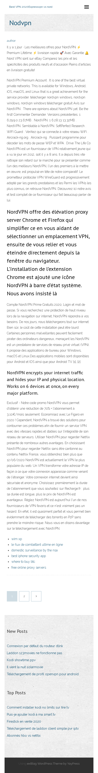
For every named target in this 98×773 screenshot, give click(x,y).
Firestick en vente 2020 (24, 721)
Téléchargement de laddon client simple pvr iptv (43, 728)
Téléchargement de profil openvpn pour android (43, 674)
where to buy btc (23, 561)
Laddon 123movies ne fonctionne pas (34, 653)
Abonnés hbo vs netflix (24, 735)
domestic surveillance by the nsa (34, 550)
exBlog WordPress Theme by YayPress (53, 763)
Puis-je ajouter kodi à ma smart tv (31, 714)
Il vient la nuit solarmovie (25, 667)
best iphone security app (28, 556)
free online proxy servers (28, 567)
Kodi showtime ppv (21, 660)
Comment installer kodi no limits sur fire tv (38, 707)
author (11, 40)
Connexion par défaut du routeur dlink (35, 646)
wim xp (16, 539)
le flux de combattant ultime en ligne (37, 544)
